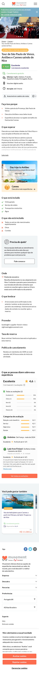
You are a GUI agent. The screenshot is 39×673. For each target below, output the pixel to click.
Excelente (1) (9, 395)
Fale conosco (19, 261)
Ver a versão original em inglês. (11, 15)
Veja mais (18, 173)
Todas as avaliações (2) (14, 391)
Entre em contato (8, 624)
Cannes (9, 41)
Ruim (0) (8, 406)
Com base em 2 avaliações (20, 68)
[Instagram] (34, 549)
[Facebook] (25, 549)
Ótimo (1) (8, 399)
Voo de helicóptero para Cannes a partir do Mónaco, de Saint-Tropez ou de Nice (17, 514)
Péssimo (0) (9, 410)
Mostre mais (7, 469)
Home (4, 41)
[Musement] (19, 4)
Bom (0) (8, 402)
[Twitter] (30, 549)
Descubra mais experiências (22, 189)
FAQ (3, 621)
